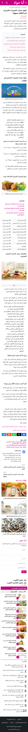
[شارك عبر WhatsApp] (14, 434)
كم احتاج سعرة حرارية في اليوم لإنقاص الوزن (15, 498)
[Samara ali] (24, 452)
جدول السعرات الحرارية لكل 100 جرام (15, 445)
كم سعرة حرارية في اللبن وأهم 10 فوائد (16, 516)
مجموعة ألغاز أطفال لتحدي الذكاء (15, 686)
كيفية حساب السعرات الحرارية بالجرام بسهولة (13, 474)
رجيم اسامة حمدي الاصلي (20, 430)
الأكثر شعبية (14, 591)
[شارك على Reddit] (9, 434)
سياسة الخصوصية (11, 719)
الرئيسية (19, 719)
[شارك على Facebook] (24, 434)
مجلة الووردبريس (12, 729)
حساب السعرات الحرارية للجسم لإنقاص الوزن (14, 426)
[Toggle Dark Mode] (7, 3)
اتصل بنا (11, 722)
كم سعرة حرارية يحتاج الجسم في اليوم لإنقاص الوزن (10, 616)
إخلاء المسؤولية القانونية (21, 722)
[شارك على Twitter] (19, 434)
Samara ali (24, 16)
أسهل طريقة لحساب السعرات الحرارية (15, 441)
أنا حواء (19, 3)
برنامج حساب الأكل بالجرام (18, 443)
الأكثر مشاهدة (22, 591)
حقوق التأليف (4, 722)
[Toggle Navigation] (26, 3)
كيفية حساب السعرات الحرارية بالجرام (15, 447)
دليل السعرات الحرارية (15, 7)
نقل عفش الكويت (19, 580)
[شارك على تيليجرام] (4, 434)
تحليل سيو (24, 585)
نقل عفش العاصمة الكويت (16, 583)
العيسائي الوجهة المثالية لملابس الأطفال (13, 700)
